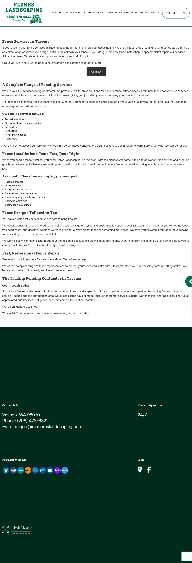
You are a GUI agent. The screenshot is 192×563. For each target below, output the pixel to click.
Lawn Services (112, 12)
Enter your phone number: (140, 266)
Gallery (144, 12)
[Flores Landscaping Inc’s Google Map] (140, 470)
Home (55, 12)
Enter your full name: (137, 256)
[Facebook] (149, 470)
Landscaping (76, 12)
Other (127, 12)
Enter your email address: (139, 277)
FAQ (137, 12)
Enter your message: (137, 287)
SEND (178, 309)
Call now (96, 71)
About (62, 12)
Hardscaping (94, 12)
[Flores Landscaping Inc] (24, 12)
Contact (154, 12)
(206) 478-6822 (176, 13)
